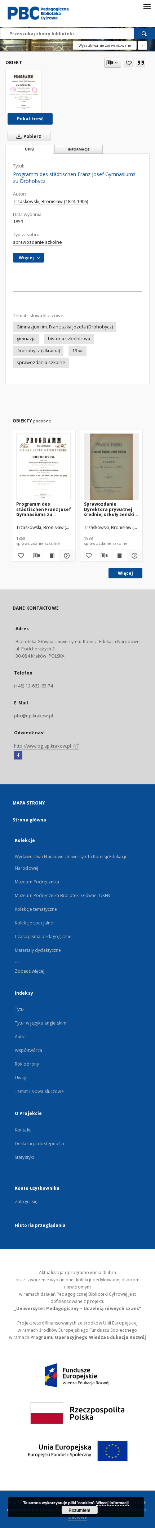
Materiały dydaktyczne (38, 950)
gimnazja (26, 339)
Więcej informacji (112, 1502)
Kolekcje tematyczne (36, 909)
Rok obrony (27, 1064)
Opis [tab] (29, 149)
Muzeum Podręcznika (37, 882)
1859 (18, 222)
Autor (21, 1037)
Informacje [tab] (78, 149)
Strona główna (29, 820)
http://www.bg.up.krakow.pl (43, 746)
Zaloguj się (26, 1201)
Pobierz (31, 136)
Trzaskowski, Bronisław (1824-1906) (50, 201)
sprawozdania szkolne (41, 362)
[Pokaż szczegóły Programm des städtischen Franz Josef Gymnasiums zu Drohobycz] (66, 555)
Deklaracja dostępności (39, 1144)
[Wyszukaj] (144, 33)
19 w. (77, 351)
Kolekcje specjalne (34, 923)
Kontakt (23, 1130)
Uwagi (21, 1078)
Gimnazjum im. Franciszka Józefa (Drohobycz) (65, 327)
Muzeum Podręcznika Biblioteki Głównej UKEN (62, 895)
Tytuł (20, 1009)
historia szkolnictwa (69, 339)
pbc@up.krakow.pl (33, 716)
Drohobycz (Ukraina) (38, 351)
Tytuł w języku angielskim (40, 1023)
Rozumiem (79, 1510)
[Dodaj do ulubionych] (128, 62)
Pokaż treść (30, 119)
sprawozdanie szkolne (37, 242)
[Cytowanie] (140, 62)
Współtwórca (28, 1050)
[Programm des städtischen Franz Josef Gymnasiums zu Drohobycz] (23, 91)
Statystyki (24, 1157)
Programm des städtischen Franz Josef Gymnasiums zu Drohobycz (43, 509)
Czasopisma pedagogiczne (43, 936)
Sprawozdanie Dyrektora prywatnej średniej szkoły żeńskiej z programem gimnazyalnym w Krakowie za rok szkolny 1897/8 (111, 509)
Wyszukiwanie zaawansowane (105, 45)
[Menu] (146, 6)
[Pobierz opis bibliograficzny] (35, 555)
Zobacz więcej (30, 971)
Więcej (125, 573)
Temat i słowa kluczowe (39, 1091)
